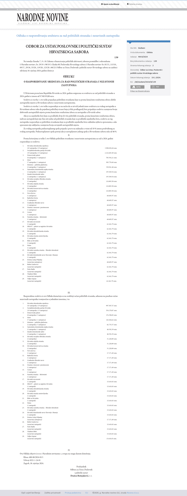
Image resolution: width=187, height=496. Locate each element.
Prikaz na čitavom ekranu (140, 91)
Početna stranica (135, 4)
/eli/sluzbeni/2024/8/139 (145, 82)
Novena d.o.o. (133, 493)
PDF (157, 87)
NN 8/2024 (143, 57)
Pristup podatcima (73, 493)
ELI (86, 493)
